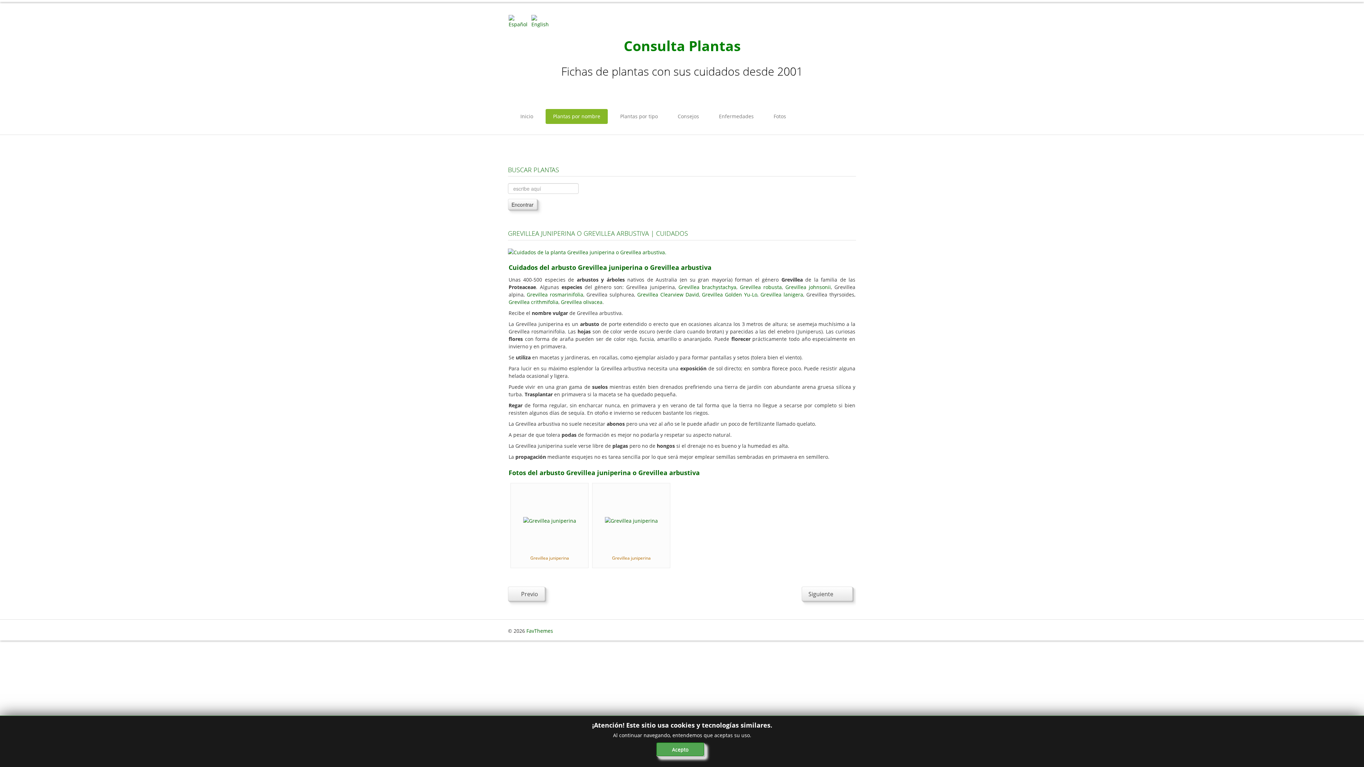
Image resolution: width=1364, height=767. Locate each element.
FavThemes (539, 630)
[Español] (519, 20)
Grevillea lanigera (782, 294)
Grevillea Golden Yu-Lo (729, 294)
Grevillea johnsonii (808, 287)
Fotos (780, 116)
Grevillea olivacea (581, 302)
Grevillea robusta (761, 287)
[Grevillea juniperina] (549, 520)
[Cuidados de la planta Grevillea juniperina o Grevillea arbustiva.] (587, 251)
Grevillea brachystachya (707, 287)
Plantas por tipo (639, 116)
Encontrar (523, 204)
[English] (542, 20)
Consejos (688, 116)
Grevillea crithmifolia (533, 302)
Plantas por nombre (576, 116)
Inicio (526, 116)
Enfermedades (736, 116)
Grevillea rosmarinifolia (555, 294)
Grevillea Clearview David (668, 294)
